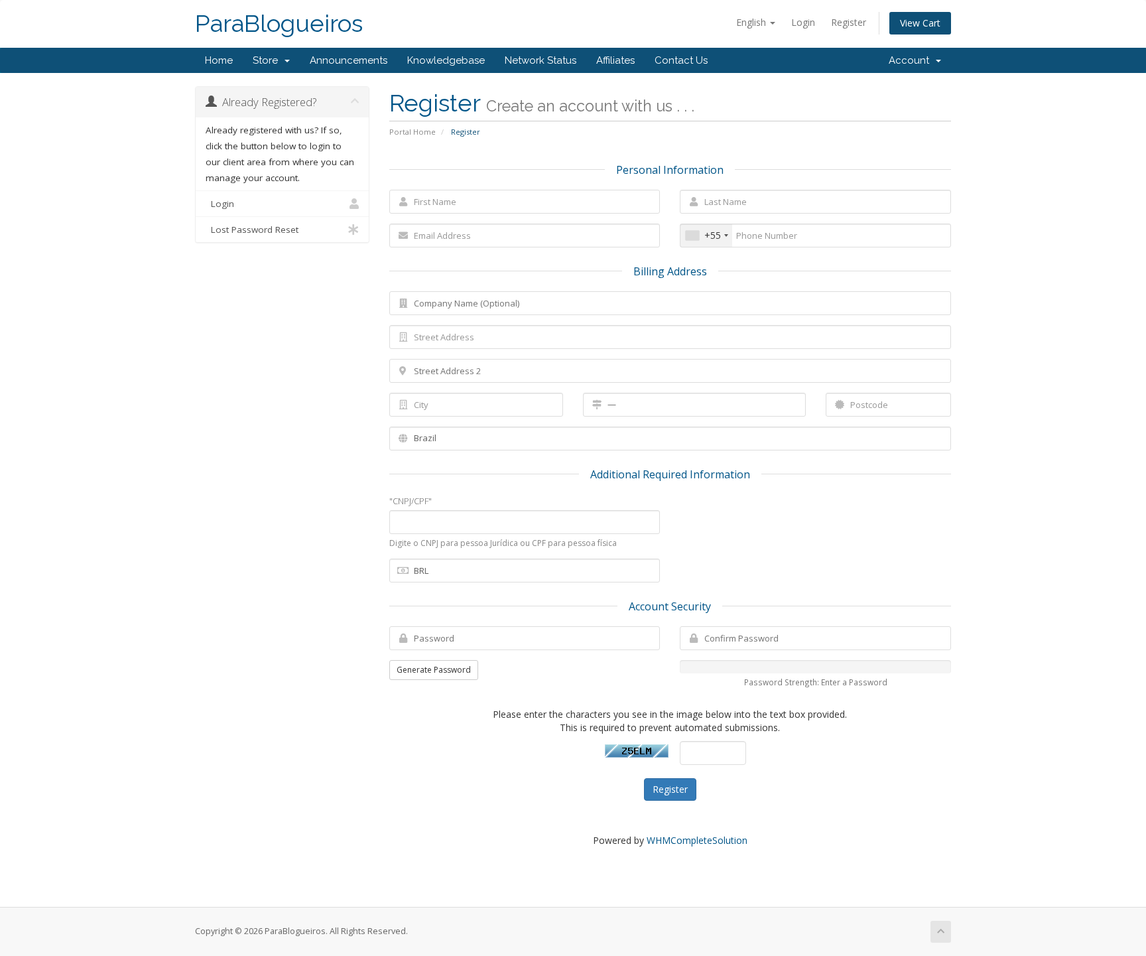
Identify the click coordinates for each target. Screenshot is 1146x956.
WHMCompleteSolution (697, 840)
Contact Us (681, 60)
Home (219, 60)
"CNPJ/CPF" (410, 501)
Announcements (348, 60)
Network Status (540, 60)
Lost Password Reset (252, 230)
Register (848, 22)
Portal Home (412, 132)
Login (803, 22)
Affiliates (615, 60)
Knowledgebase (446, 60)
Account (911, 60)
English (752, 22)
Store (268, 60)
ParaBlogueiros (279, 23)
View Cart (920, 23)
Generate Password (434, 669)
